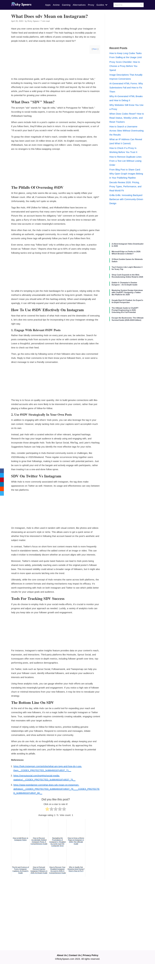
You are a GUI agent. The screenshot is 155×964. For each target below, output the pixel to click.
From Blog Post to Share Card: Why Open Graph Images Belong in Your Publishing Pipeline (126, 173)
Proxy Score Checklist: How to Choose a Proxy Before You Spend (124, 66)
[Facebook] (2, 470)
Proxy (91, 5)
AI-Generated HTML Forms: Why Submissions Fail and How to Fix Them (126, 87)
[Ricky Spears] (21, 5)
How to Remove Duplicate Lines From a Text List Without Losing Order (125, 161)
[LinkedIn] (2, 484)
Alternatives (79, 5)
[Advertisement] (55, 73)
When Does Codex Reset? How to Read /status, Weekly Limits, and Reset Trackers (126, 117)
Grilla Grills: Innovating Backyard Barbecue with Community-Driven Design (126, 199)
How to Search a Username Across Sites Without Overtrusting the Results (126, 130)
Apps (48, 5)
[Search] (141, 5)
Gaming (66, 5)
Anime (56, 5)
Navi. (95, 49)
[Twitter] (2, 475)
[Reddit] (2, 489)
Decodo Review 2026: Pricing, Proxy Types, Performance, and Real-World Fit (125, 186)
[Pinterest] (2, 480)
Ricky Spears (33, 21)
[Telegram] (2, 493)
